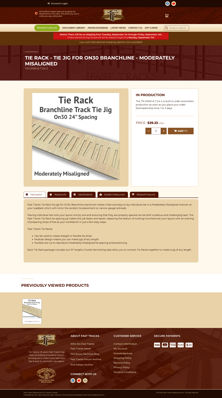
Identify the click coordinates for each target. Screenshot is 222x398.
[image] (75, 136)
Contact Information (125, 343)
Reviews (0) (60, 194)
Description (36, 194)
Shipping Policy (123, 358)
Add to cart (182, 131)
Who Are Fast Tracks (82, 343)
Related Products (145, 194)
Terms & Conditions (125, 372)
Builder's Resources (114, 194)
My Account (120, 348)
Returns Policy (122, 362)
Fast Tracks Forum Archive (86, 359)
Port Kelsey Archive (82, 364)
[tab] (35, 195)
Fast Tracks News (81, 348)
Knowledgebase (123, 353)
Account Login (59, 3)
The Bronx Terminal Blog (85, 354)
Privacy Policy (122, 367)
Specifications (85, 194)
